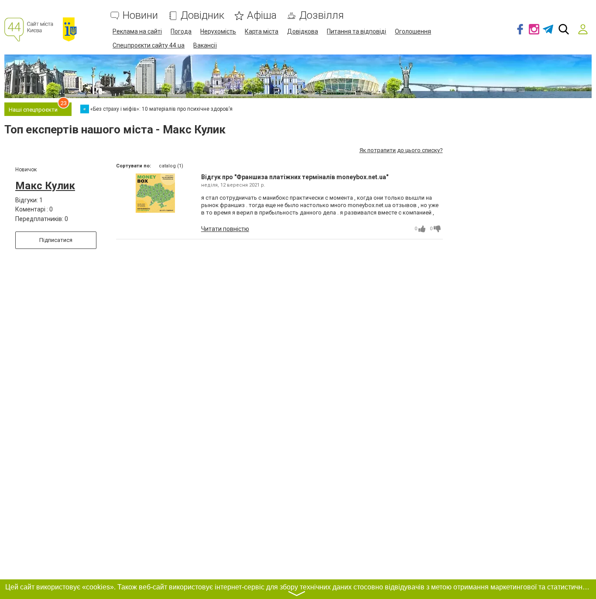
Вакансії (205, 45)
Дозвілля (321, 15)
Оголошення (413, 31)
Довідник (202, 15)
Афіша (262, 15)
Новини (140, 15)
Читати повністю (225, 228)
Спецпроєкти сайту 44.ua (149, 45)
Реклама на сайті (137, 31)
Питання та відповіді (356, 31)
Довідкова (302, 31)
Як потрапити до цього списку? (401, 150)
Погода (181, 31)
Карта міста (261, 31)
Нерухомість (218, 31)
